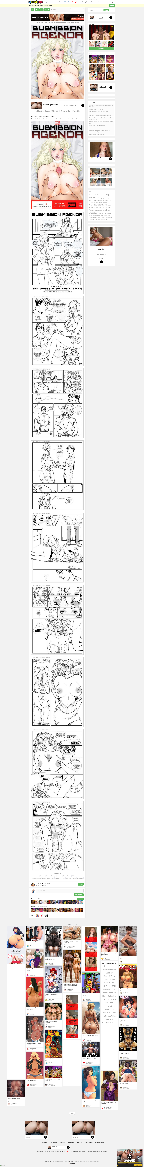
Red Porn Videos (109, 999)
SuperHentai (106, 958)
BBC (99, 195)
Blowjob (45, 118)
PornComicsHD (51, 1084)
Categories (46, 2)
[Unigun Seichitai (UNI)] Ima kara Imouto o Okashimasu (99, 112)
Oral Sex (94, 215)
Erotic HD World (109, 969)
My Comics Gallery (33, 1084)
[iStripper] (16, 956)
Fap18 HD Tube (109, 1012)
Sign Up (112, 5)
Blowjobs (48, 876)
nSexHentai (50, 963)
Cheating (105, 200)
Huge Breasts (32, 1085)
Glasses (110, 205)
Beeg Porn (109, 1009)
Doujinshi (92, 205)
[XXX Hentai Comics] (42, 915)
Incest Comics (32, 975)
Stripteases (96, 1161)
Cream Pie (109, 200)
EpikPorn (109, 972)
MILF (97, 213)
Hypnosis (44, 878)
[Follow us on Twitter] (93, 2)
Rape (64, 878)
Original (98, 215)
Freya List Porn (109, 989)
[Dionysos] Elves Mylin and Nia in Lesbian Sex (100, 115)
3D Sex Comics (33, 946)
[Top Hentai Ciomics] (16, 937)
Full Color (105, 205)
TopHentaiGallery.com (57, 1161)
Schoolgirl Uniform (92, 217)
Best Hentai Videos (109, 1022)
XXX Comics (41, 899)
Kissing (104, 210)
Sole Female (100, 217)
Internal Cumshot (98, 210)
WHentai (31, 945)
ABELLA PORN (109, 986)
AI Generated (69, 990)
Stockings (91, 219)
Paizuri (102, 215)
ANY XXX (109, 1019)
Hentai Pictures (33, 1048)
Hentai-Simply (88, 1105)
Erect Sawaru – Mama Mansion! (97, 134)
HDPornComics (75, 876)
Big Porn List (109, 966)
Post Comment (78, 894)
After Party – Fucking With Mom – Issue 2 (99, 128)
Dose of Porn (109, 982)
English (99, 204)
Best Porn (109, 1002)
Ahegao (90, 195)
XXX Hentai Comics (71, 946)
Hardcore (67, 118)
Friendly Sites (85, 2)
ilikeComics (125, 961)
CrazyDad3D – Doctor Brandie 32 (97, 125)
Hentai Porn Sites (109, 992)
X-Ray (105, 219)
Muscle (103, 213)
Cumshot (62, 118)
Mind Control (58, 878)
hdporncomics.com (78, 9)
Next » (72, 1113)
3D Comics (125, 962)
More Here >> (57, 873)
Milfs (100, 213)
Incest (92, 210)
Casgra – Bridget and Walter (96, 109)
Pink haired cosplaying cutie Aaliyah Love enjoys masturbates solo (100, 118)
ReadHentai (125, 992)
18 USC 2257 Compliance (79, 1161)
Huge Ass (104, 207)
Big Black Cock (103, 195)
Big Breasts (40, 118)
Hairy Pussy (98, 207)
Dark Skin (96, 202)
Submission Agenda (71, 878)
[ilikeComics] (37, 915)
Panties (105, 215)
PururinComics (51, 999)
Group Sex (92, 207)
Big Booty (98, 198)
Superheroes (79, 118)
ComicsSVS (88, 999)
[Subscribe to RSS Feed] (96, 2)
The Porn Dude (109, 1005)
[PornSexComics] (46, 915)
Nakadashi (108, 213)
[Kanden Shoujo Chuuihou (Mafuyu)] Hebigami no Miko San (101, 105)
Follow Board (80, 899)
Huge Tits (31, 1049)
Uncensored (97, 219)
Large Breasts (50, 878)
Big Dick (109, 198)
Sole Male (109, 217)
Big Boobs (42, 876)
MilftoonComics (33, 974)
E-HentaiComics (70, 989)
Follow (81, 884)
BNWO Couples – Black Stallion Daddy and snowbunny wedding (99, 131)
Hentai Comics (51, 964)
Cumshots (59, 876)
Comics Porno (56, 118)
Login (112, 2)
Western (102, 219)
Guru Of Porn (109, 976)
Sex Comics (72, 118)
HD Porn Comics (67, 876)
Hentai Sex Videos (109, 1015)
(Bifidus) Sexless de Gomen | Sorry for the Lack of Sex (101, 122)
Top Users (59, 2)
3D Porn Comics (70, 947)
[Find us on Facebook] (91, 2)
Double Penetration (103, 202)
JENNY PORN (109, 979)
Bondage (50, 118)
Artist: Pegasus (35, 876)
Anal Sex (95, 195)
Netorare (90, 215)
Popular (53, 2)
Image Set (50, 1027)
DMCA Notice (89, 1161)
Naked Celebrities (109, 996)
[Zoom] (45, 9)
